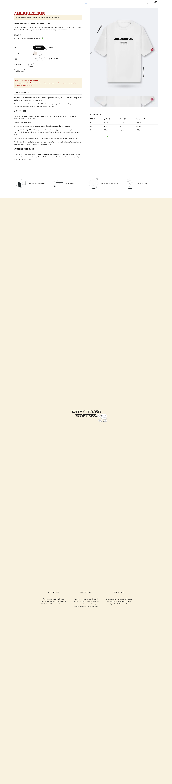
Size (15, 59)
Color (16, 53)
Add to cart (19, 71)
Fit (15, 48)
